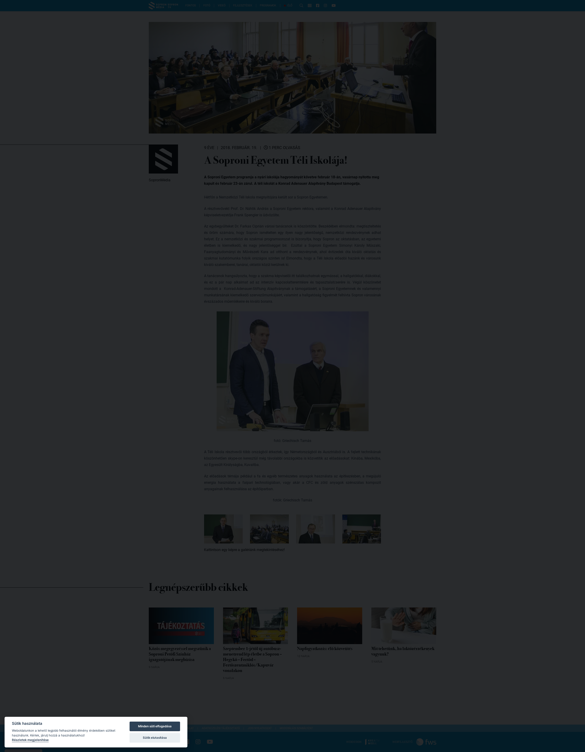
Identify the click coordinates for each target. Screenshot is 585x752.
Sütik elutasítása (155, 737)
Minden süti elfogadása (155, 726)
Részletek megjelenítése (30, 740)
